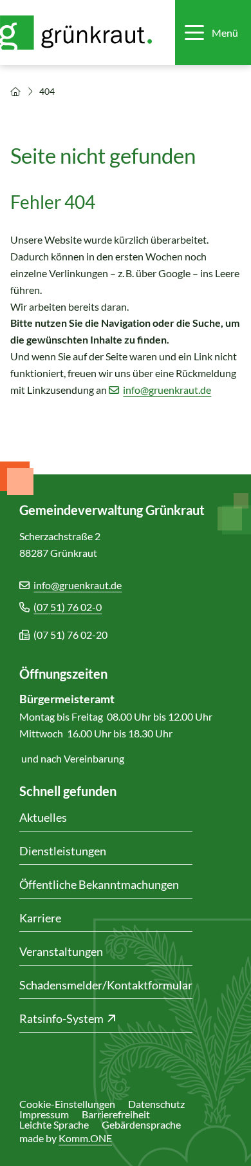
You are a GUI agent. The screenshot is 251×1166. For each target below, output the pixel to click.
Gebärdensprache (141, 1124)
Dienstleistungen (62, 851)
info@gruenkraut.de (167, 390)
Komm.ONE (85, 1138)
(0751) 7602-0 (67, 607)
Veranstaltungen (61, 951)
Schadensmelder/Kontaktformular (105, 985)
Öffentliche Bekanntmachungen (99, 884)
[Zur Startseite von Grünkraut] (82, 32)
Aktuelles (43, 817)
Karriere (40, 918)
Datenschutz (156, 1104)
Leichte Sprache (54, 1124)
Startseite (15, 91)
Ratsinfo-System (61, 1018)
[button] (211, 32)
